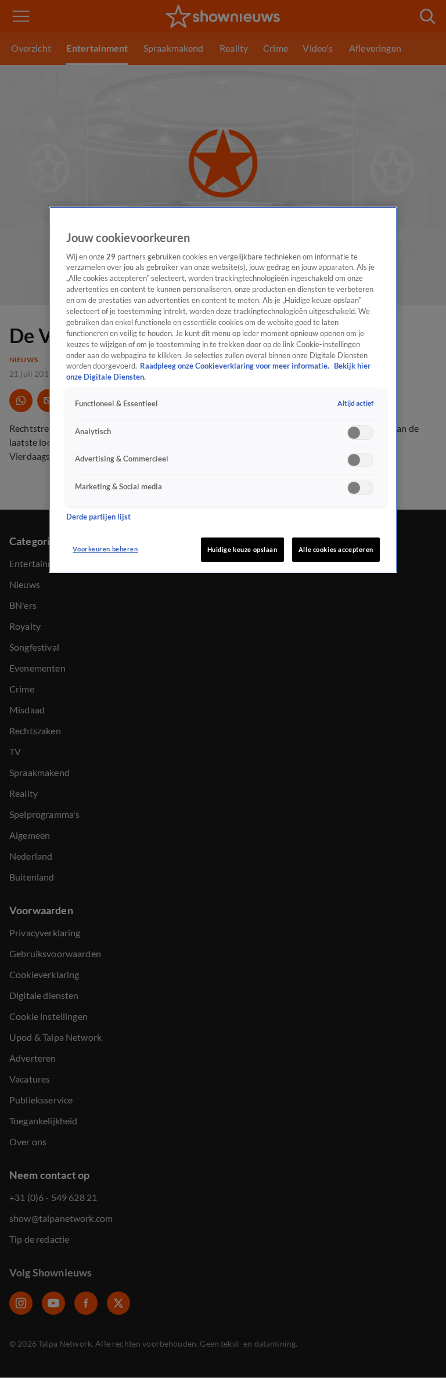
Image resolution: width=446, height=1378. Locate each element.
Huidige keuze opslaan (242, 549)
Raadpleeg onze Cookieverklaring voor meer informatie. (235, 366)
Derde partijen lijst (98, 517)
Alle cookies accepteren (335, 549)
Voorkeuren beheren (105, 549)
